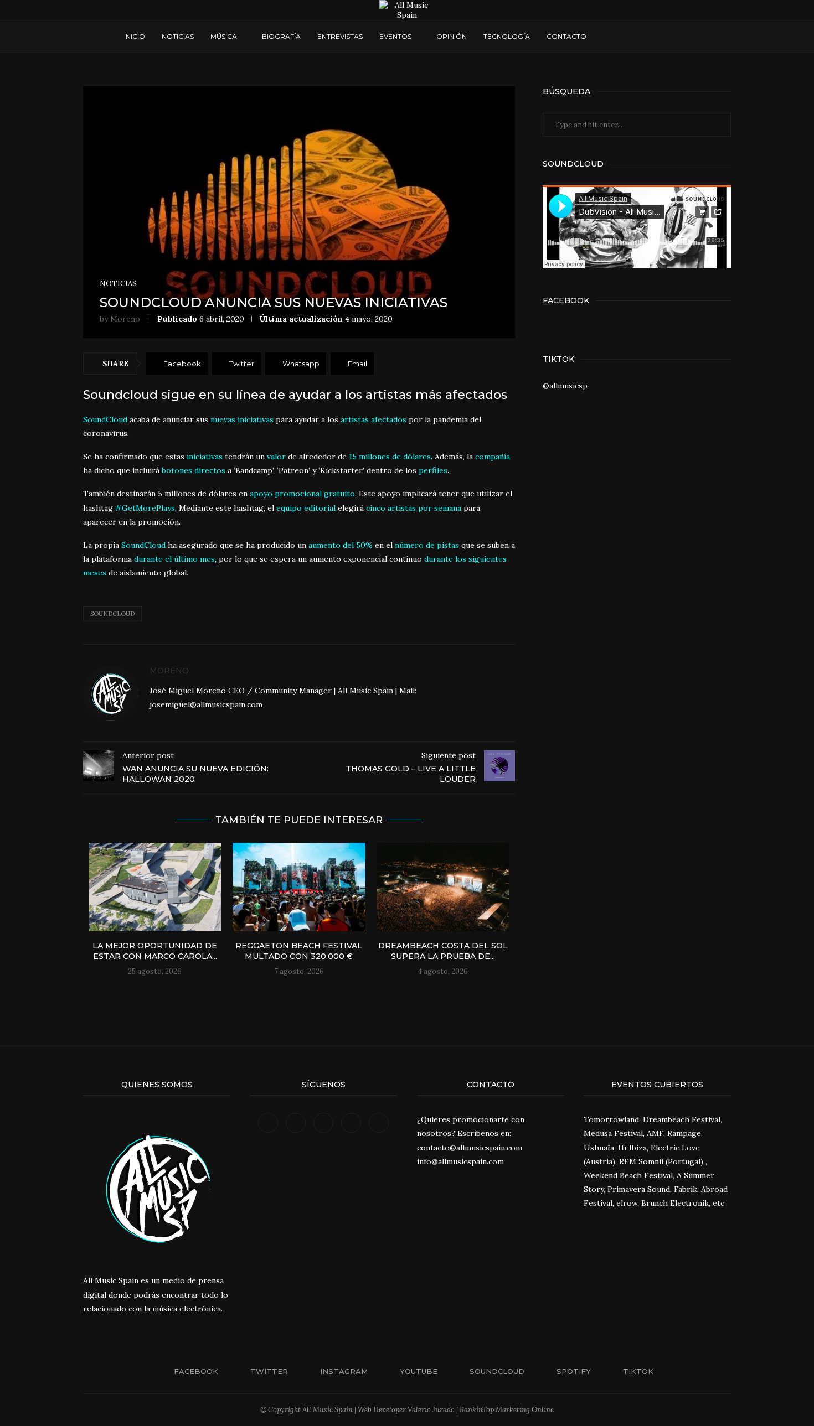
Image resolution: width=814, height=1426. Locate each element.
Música (223, 36)
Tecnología (506, 36)
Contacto (566, 36)
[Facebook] (605, 36)
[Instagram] (626, 36)
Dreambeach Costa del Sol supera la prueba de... (443, 951)
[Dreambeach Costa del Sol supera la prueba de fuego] (443, 887)
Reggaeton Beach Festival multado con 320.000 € (298, 951)
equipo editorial (306, 508)
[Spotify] (658, 36)
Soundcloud (112, 614)
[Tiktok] (668, 36)
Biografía (281, 36)
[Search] (685, 36)
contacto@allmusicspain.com (469, 1148)
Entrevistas (340, 36)
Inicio (134, 36)
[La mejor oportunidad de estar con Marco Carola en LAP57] (155, 887)
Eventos (395, 36)
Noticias (178, 36)
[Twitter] (616, 36)
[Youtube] (637, 36)
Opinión (451, 36)
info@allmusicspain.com (460, 1161)
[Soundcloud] (647, 36)
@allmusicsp (565, 386)
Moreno (125, 319)
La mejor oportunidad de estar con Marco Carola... (154, 951)
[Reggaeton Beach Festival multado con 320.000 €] (299, 887)
